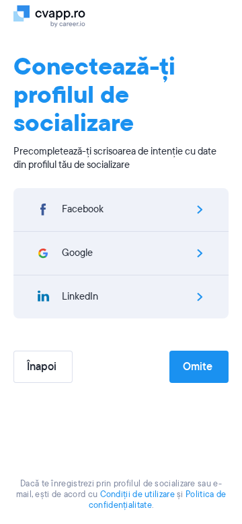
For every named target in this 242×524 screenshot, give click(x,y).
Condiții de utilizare (137, 494)
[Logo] (55, 15)
